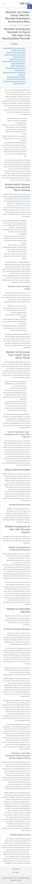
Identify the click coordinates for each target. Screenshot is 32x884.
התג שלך (24, 3)
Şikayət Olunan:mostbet (18, 63)
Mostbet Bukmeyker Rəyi (18, 65)
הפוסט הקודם (16, 869)
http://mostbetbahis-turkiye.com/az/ (19, 196)
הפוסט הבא (16, 872)
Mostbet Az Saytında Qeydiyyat (16, 79)
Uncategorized (26, 25)
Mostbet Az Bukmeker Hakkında (16, 77)
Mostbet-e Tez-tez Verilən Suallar (15, 52)
